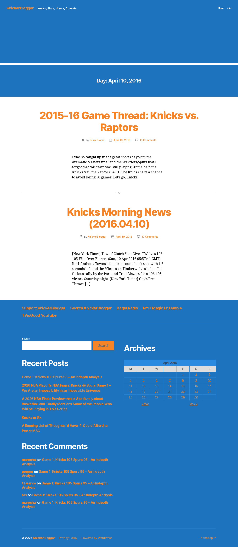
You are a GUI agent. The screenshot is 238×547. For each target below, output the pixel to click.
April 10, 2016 (121, 140)
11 (130, 386)
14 (169, 386)
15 (182, 386)
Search (26, 338)
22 (183, 391)
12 (143, 386)
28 (169, 397)
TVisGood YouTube (39, 315)
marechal (29, 460)
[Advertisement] (119, 40)
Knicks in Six (31, 417)
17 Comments (150, 236)
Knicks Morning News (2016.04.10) (119, 218)
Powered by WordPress (96, 538)
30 (196, 397)
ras (24, 495)
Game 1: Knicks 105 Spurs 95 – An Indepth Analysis (62, 377)
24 (209, 391)
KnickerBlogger (20, 8)
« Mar (145, 404)
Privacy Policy (68, 538)
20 (156, 391)
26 (143, 397)
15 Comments (148, 140)
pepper (27, 472)
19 (143, 391)
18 (130, 391)
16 (196, 386)
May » (194, 404)
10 (209, 380)
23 (196, 391)
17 (209, 386)
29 (183, 397)
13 (156, 386)
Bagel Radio (127, 308)
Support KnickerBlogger (43, 308)
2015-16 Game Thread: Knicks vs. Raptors (119, 121)
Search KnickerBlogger (91, 308)
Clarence (29, 483)
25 (130, 397)
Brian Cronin (97, 140)
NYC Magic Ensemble (162, 308)
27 (156, 397)
